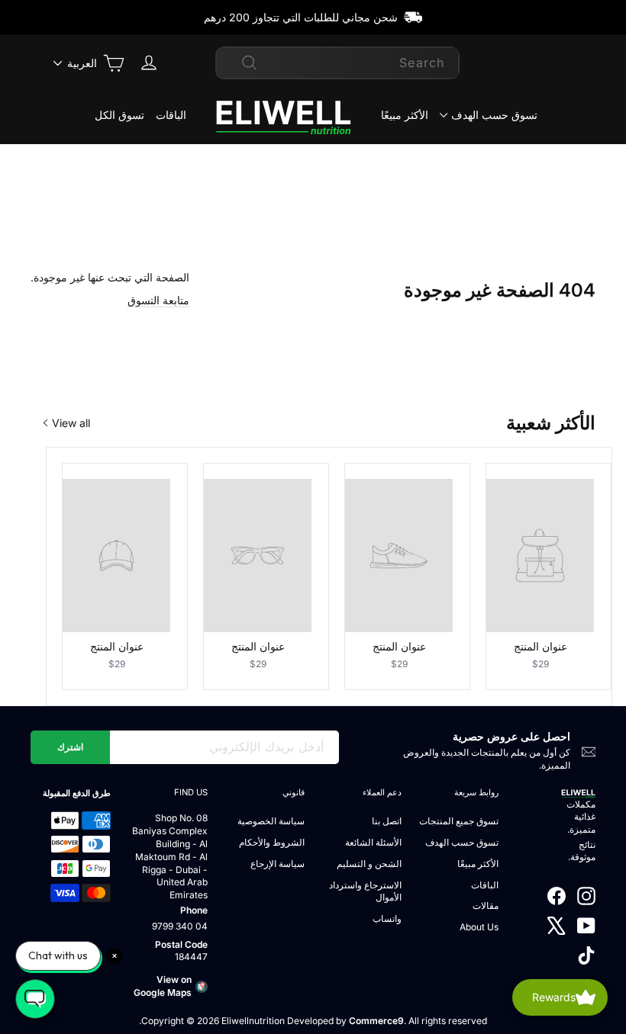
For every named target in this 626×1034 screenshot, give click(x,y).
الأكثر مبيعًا (404, 114)
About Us (479, 927)
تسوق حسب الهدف (494, 114)
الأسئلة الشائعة (373, 842)
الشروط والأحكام (272, 842)
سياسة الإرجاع (277, 863)
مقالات (486, 905)
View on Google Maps (163, 986)
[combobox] (337, 62)
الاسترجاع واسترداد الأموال (365, 891)
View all (71, 422)
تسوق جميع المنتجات (459, 821)
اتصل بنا (387, 821)
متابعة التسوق (158, 300)
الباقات (171, 114)
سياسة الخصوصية (271, 821)
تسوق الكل (119, 114)
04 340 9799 (180, 926)
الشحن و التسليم (369, 863)
